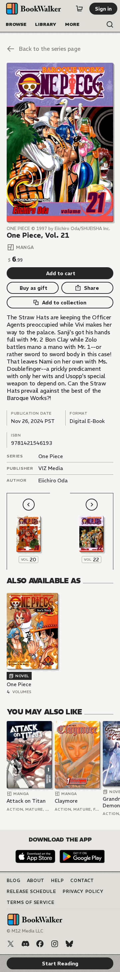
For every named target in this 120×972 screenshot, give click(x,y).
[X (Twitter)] (11, 944)
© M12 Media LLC (25, 931)
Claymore (66, 801)
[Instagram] (55, 944)
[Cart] (79, 8)
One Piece (50, 456)
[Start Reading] (60, 142)
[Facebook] (40, 944)
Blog (13, 880)
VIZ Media (50, 468)
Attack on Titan (26, 801)
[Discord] (25, 944)
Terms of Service (30, 902)
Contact (82, 880)
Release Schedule (31, 891)
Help (57, 880)
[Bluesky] (69, 944)
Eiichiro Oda (53, 480)
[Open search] (110, 24)
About (35, 880)
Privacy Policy (83, 891)
